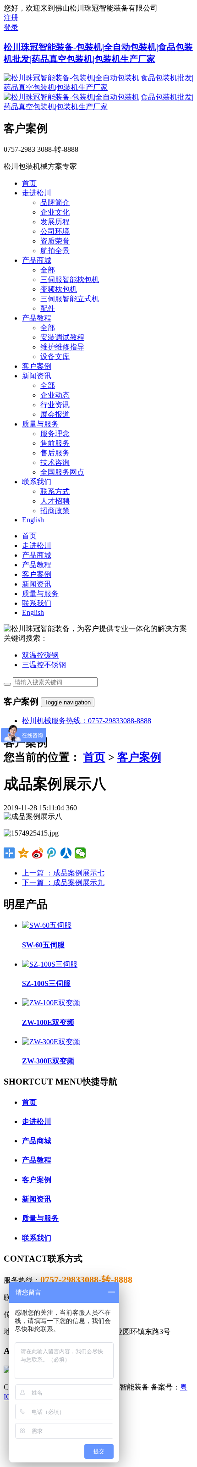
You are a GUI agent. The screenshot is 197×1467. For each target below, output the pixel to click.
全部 (47, 270)
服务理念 (55, 433)
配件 (47, 308)
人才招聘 (55, 501)
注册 (11, 18)
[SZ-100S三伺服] (49, 964)
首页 (94, 757)
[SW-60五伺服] (46, 925)
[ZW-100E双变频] (51, 1003)
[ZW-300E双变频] (51, 1042)
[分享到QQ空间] (23, 852)
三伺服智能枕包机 (69, 279)
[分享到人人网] (66, 852)
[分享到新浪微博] (38, 852)
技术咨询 (55, 462)
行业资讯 (55, 405)
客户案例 (139, 757)
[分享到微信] (80, 852)
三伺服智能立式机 (69, 299)
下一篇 (63, 882)
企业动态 (55, 395)
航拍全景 (55, 251)
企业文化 (55, 212)
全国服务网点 (62, 472)
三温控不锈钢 (44, 665)
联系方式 (55, 491)
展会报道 (55, 414)
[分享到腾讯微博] (52, 852)
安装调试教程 (62, 337)
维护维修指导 (62, 347)
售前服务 (55, 443)
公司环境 (55, 231)
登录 (11, 27)
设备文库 (55, 356)
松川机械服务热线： (86, 721)
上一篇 (63, 873)
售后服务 (55, 453)
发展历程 (55, 222)
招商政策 (55, 511)
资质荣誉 (55, 241)
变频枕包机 (58, 289)
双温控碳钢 (40, 655)
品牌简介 (55, 202)
